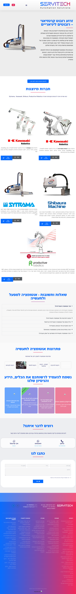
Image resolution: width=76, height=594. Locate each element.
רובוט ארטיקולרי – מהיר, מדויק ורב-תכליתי (67, 563)
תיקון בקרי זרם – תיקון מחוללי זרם (10, 563)
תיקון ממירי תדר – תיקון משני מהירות (10, 559)
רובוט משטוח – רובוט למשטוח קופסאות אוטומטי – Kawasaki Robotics (67, 531)
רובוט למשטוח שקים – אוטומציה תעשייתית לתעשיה (67, 545)
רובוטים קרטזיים (24, 209)
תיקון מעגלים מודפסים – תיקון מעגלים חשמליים (9, 555)
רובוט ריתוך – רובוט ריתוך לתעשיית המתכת (67, 536)
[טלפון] (62, 441)
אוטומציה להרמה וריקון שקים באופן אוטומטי (24, 546)
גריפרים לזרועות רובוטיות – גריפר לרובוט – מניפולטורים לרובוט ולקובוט (38, 549)
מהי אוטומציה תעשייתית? (63, 306)
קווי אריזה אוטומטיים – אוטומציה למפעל (24, 538)
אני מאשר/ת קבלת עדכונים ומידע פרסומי (59, 477)
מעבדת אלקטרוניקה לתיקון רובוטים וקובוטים (10, 532)
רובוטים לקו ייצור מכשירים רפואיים (68, 540)
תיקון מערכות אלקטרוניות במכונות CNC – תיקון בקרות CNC (9, 543)
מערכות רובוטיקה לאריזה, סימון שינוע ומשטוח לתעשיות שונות (38, 532)
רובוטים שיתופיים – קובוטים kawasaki (54, 529)
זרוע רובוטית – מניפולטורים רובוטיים (67, 580)
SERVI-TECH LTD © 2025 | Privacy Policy (38, 588)
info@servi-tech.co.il (29, 506)
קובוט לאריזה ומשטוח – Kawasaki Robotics (53, 542)
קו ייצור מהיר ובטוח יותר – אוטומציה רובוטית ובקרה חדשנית (24, 522)
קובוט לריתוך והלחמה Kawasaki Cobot (53, 538)
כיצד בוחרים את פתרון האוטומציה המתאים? (57, 330)
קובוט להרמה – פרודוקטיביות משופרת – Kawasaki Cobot (53, 546)
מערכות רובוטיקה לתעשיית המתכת (40, 522)
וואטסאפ (38, 443)
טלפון (62, 443)
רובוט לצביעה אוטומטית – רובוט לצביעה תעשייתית (67, 522)
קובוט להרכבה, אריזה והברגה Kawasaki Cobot (52, 551)
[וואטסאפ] (38, 441)
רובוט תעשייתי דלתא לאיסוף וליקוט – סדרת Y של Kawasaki (67, 553)
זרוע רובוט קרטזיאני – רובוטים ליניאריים (67, 576)
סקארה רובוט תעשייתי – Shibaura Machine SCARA (67, 567)
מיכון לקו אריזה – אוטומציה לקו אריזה (25, 542)
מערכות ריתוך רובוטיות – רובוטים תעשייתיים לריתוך (38, 543)
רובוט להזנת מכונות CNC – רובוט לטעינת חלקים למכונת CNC (67, 558)
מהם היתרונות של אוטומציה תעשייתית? (58, 318)
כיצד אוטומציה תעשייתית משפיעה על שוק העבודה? (55, 333)
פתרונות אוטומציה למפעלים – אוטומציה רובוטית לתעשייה (25, 533)
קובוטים (29, 148)
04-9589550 (30, 505)
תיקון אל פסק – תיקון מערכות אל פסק (10, 567)
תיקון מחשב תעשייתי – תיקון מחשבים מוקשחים (9, 548)
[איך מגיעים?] (14, 441)
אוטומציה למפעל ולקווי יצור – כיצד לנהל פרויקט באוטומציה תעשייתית (24, 528)
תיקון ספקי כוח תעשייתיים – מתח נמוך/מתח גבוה (11, 527)
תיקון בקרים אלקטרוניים (10, 535)
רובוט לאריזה (70, 526)
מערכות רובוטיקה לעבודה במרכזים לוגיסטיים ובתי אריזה (38, 537)
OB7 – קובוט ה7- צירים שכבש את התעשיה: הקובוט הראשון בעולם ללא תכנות (53, 523)
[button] (26, 5)
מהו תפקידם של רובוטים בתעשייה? (60, 326)
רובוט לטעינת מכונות (68, 549)
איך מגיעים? (14, 443)
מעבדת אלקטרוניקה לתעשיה (11, 519)
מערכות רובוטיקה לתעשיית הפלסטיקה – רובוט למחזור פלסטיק (38, 526)
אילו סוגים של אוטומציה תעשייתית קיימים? (57, 322)
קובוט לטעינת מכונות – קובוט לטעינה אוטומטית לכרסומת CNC (53, 533)
